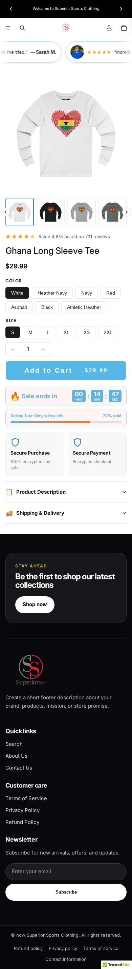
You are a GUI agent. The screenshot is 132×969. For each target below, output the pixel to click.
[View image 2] (51, 212)
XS (87, 332)
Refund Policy (22, 822)
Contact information (66, 959)
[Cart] (123, 27)
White (17, 293)
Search (14, 744)
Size (10, 320)
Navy (86, 293)
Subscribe (66, 892)
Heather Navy (52, 293)
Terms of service (100, 948)
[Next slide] (121, 8)
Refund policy (28, 948)
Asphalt (19, 307)
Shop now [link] (35, 604)
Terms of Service (26, 798)
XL (66, 332)
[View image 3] (81, 212)
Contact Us (18, 767)
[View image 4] (112, 212)
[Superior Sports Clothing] (66, 670)
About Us (16, 756)
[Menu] (8, 28)
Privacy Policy (22, 810)
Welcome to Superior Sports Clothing (66, 8)
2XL (108, 332)
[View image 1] (19, 212)
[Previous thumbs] (5, 212)
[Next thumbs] (126, 212)
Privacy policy (63, 948)
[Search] (22, 27)
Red (110, 293)
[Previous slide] (10, 8)
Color (13, 280)
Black (47, 307)
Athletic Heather (84, 307)
